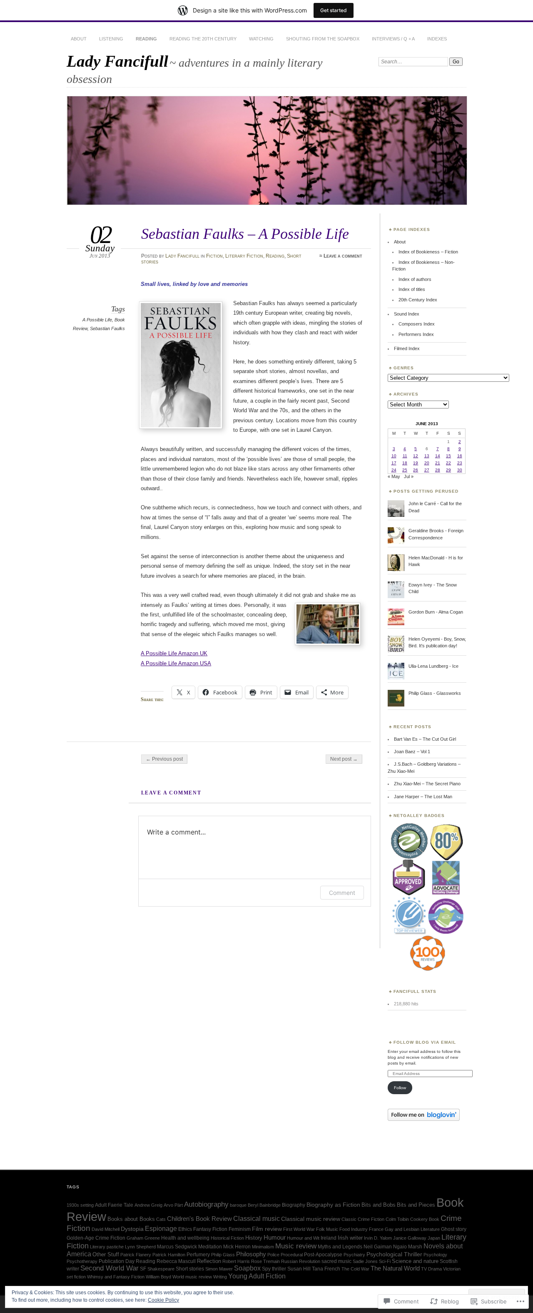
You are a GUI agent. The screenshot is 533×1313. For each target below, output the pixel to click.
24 (393, 470)
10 (393, 456)
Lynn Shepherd (140, 1246)
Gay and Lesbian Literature (412, 1229)
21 (437, 463)
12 (415, 456)
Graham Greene (143, 1237)
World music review (192, 1276)
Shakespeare (160, 1268)
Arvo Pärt (173, 1205)
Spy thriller (274, 1269)
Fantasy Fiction (210, 1229)
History (253, 1238)
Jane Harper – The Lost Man (423, 796)
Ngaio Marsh (407, 1247)
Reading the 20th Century (203, 38)
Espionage (161, 1228)
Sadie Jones (365, 1261)
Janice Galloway (409, 1237)
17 (393, 463)
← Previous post (164, 759)
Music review (295, 1246)
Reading (146, 38)
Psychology (435, 1254)
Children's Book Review (199, 1218)
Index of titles (412, 289)
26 (415, 470)
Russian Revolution (300, 1261)
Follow (400, 1087)
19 (415, 463)
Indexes (437, 38)
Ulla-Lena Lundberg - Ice (433, 666)
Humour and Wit (303, 1237)
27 (426, 470)
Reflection (209, 1261)
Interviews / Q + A (393, 38)
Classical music (256, 1218)
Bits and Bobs (378, 1205)
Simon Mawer (219, 1268)
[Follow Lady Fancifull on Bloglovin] (424, 1119)
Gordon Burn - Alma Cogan (435, 611)
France (376, 1229)
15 (448, 456)
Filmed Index (407, 348)
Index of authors (415, 279)
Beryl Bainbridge (264, 1205)
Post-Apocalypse (323, 1255)
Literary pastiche (107, 1246)
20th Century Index (418, 299)
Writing (220, 1276)
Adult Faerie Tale (114, 1205)
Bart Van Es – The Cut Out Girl (425, 739)
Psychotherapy (82, 1261)
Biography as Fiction (333, 1205)
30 (459, 470)
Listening (111, 38)
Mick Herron (237, 1247)
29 (448, 470)
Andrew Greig (148, 1205)
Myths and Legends (340, 1247)
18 (404, 463)
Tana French (326, 1269)
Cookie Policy (163, 1300)
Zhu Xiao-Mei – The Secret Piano (427, 783)
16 (459, 456)
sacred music (336, 1261)
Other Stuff (105, 1254)
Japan (434, 1237)
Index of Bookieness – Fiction (428, 251)
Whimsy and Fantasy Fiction (115, 1276)
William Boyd (158, 1276)
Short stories (190, 1269)
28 (437, 470)
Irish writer (350, 1238)
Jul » (408, 476)
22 (448, 463)
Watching (261, 38)
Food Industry (353, 1229)
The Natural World (395, 1268)
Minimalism (263, 1246)
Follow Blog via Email (425, 1042)
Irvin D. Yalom (378, 1237)
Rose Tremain (265, 1261)
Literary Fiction (244, 256)
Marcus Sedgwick (177, 1247)
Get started (333, 10)
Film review (267, 1228)
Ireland (328, 1238)
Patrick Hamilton (168, 1254)
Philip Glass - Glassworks (434, 693)
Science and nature (415, 1261)
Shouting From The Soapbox (322, 38)
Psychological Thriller (394, 1254)
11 (405, 456)
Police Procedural (285, 1254)
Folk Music (327, 1229)
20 (426, 463)
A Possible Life (97, 319)
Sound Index (406, 313)
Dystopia (132, 1229)
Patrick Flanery (135, 1254)
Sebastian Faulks (107, 328)
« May (394, 476)
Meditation (210, 1247)
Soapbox (247, 1268)
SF (143, 1269)
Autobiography (206, 1204)
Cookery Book (424, 1219)
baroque (238, 1205)
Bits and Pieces (416, 1205)
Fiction (214, 256)
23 (459, 463)
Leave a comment (343, 256)
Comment (342, 892)
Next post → (344, 759)
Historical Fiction (227, 1237)
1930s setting (80, 1205)
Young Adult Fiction (257, 1276)
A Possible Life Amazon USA (176, 663)
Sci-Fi (385, 1261)
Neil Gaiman (378, 1247)
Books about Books (131, 1219)
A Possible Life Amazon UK (174, 653)
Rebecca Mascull (176, 1261)
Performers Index (416, 334)
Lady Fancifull (117, 61)
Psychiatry (354, 1254)
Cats (161, 1219)
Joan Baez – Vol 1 (412, 751)
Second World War (109, 1268)
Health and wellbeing (185, 1238)
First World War (299, 1229)
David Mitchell (106, 1229)
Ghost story (453, 1229)
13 (426, 456)
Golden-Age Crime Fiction (96, 1238)
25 (404, 470)
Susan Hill (299, 1269)
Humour (275, 1237)
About (79, 38)
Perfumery (198, 1255)
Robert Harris (236, 1261)
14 (437, 456)
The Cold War (355, 1268)
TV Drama (431, 1268)
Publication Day (116, 1261)
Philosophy (251, 1254)
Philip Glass (223, 1254)
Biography (293, 1205)
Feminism (240, 1229)
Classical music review (310, 1219)
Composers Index (417, 323)
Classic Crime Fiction (362, 1219)
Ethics (185, 1229)
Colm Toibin (397, 1219)
